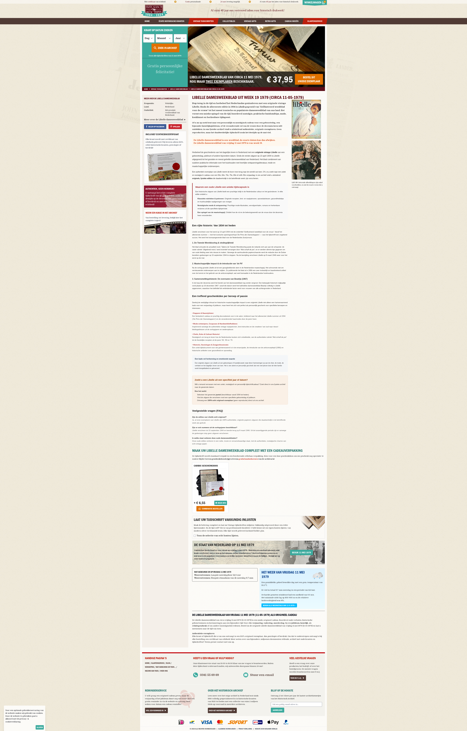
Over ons (164, 671)
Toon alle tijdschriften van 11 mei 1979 (165, 56)
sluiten (40, 727)
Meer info (222, 503)
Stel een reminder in (154, 710)
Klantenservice (157, 663)
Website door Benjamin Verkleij (266, 729)
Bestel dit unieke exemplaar (309, 79)
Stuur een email (262, 675)
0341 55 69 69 (209, 675)
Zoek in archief (167, 48)
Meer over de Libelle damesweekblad (163, 120)
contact (220, 642)
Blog (168, 663)
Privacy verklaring (245, 729)
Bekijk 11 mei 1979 (301, 552)
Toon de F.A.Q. (296, 678)
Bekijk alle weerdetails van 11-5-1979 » (279, 605)
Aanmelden (277, 710)
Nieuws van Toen (151, 671)
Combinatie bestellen (212, 508)
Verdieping (149, 667)
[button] (308, 119)
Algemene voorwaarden (227, 729)
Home (147, 663)
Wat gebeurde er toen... (166, 667)
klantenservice (204, 663)
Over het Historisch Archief (220, 710)
